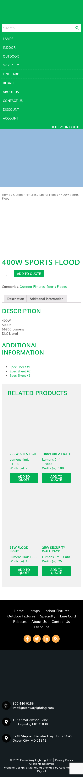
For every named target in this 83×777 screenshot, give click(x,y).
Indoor (9, 47)
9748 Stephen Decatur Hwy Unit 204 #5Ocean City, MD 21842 (42, 738)
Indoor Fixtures (57, 610)
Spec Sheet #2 (20, 371)
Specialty (11, 65)
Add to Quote (29, 273)
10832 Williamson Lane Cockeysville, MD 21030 (30, 721)
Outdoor (11, 56)
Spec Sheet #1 (20, 366)
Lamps (8, 38)
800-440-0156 (23, 703)
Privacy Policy (64, 760)
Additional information (47, 298)
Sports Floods (48, 194)
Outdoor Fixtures (24, 194)
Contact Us (13, 100)
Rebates (9, 82)
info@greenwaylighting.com (33, 707)
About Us (11, 91)
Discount (11, 109)
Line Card (11, 74)
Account (10, 118)
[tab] (15, 298)
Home (6, 194)
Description (15, 298)
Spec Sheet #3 (20, 375)
